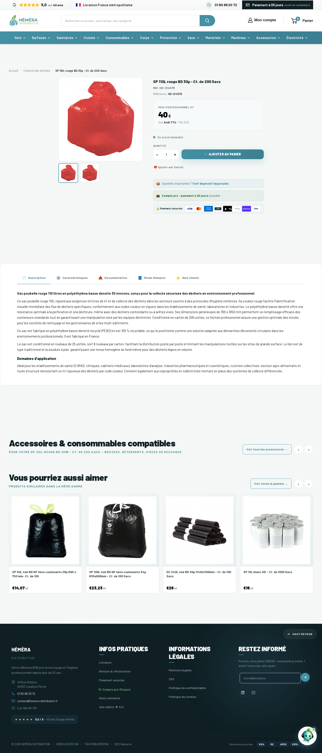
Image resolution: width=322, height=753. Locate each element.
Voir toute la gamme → (271, 483)
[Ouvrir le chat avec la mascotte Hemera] (307, 735)
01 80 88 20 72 (26, 693)
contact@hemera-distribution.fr (37, 701)
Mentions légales (180, 670)
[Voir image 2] (90, 173)
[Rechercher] (207, 20)
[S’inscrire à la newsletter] (305, 677)
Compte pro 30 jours (116, 689)
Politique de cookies (182, 697)
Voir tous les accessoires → (267, 449)
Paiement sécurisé (111, 680)
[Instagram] (253, 692)
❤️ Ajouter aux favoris (168, 167)
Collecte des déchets (36, 70)
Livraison (105, 662)
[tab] (33, 278)
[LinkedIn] (243, 692)
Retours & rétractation (115, 671)
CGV (171, 679)
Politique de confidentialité (187, 688)
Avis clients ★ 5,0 (111, 707)
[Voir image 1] (68, 173)
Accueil (13, 70)
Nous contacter (109, 698)
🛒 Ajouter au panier (222, 154)
